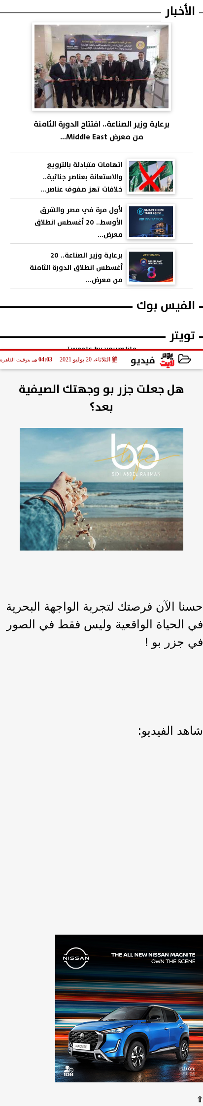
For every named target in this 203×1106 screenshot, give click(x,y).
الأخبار (180, 11)
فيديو (143, 360)
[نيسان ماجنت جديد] (129, 1011)
